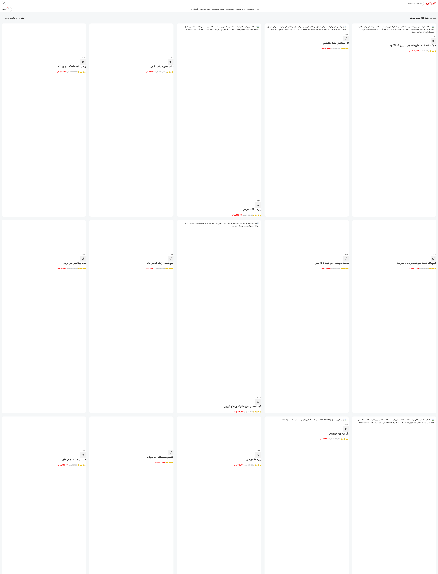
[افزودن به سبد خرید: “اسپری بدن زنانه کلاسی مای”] (170, 402)
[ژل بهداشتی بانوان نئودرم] (307, 28)
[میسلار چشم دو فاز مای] (44, 433)
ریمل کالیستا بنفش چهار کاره (72, 66)
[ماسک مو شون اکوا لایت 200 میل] (307, 236)
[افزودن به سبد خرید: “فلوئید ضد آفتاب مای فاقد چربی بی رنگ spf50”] (433, 41)
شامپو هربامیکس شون (161, 66)
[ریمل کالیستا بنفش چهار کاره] (44, 40)
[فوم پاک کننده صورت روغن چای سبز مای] (394, 236)
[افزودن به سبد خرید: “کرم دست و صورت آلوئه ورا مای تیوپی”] (258, 402)
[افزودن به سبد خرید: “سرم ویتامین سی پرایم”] (83, 402)
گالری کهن (433, 18)
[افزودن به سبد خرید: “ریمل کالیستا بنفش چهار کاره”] (83, 62)
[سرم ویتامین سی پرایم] (44, 308)
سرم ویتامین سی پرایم (74, 406)
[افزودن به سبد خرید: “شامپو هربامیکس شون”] (170, 62)
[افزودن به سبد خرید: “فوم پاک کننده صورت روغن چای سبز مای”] (433, 259)
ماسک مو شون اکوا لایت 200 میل (332, 263)
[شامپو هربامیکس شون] (131, 40)
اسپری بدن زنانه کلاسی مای (159, 406)
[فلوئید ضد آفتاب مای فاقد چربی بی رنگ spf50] (394, 29)
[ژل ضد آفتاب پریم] (219, 111)
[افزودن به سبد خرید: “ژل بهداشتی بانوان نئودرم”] (346, 38)
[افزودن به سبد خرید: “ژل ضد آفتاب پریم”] (258, 205)
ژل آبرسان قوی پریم (339, 434)
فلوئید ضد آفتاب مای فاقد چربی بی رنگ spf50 (413, 46)
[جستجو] (4, 3)
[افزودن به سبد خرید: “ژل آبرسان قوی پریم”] (346, 429)
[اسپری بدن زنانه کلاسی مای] (131, 308)
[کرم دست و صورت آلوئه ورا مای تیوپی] (219, 308)
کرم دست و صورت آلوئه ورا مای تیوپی (242, 406)
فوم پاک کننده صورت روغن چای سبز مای (416, 263)
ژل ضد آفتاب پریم (252, 210)
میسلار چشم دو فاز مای (74, 460)
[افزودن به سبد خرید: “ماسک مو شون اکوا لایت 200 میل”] (346, 259)
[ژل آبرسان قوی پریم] (307, 420)
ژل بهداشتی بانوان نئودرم (336, 43)
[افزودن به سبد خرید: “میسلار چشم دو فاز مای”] (83, 455)
